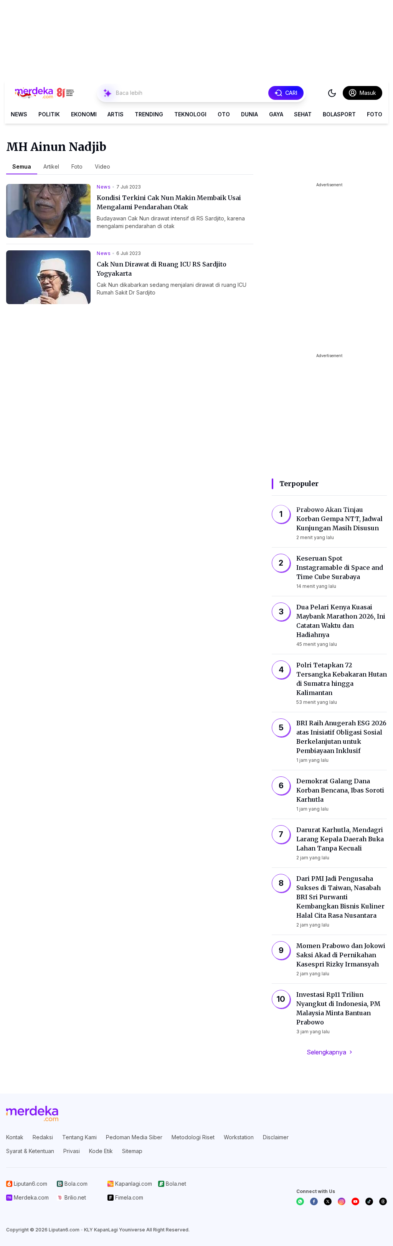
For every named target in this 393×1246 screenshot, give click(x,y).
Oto (224, 114)
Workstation (239, 1137)
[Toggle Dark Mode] (332, 93)
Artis (115, 114)
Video (102, 166)
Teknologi (190, 114)
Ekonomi (84, 114)
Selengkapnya (326, 1052)
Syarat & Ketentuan (30, 1151)
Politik (49, 114)
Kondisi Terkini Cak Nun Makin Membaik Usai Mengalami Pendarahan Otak (169, 202)
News (19, 114)
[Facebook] (314, 1201)
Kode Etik (101, 1151)
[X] (328, 1201)
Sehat (303, 114)
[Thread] (383, 1201)
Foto (374, 114)
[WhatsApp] (300, 1201)
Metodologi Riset (193, 1137)
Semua (21, 166)
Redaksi (43, 1137)
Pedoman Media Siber (134, 1137)
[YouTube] (355, 1201)
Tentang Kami (79, 1137)
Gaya (276, 114)
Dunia (249, 114)
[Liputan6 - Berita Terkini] (32, 1113)
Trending (149, 114)
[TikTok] (369, 1201)
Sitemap (132, 1151)
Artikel (51, 166)
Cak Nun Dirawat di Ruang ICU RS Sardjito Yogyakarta (161, 268)
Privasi (71, 1151)
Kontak (14, 1137)
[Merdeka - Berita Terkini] (44, 93)
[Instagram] (341, 1201)
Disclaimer (276, 1137)
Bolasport (339, 114)
